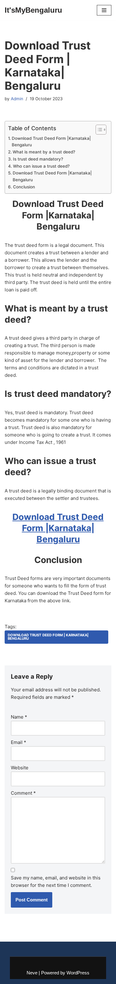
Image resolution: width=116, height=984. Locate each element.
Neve (32, 972)
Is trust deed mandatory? (38, 159)
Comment (23, 793)
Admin (17, 98)
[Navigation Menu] (104, 10)
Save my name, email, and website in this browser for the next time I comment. (56, 881)
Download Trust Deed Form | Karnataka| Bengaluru (48, 637)
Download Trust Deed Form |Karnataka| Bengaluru (51, 142)
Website (19, 768)
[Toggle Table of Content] (98, 129)
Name (19, 717)
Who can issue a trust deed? (41, 166)
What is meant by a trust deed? (44, 151)
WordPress (78, 972)
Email (18, 742)
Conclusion (24, 186)
